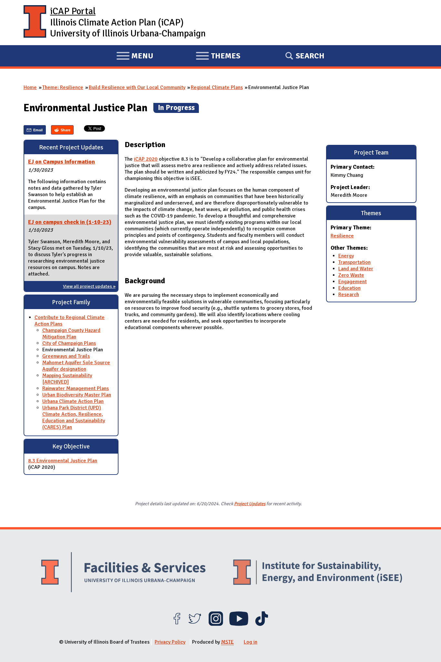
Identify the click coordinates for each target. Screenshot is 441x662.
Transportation (354, 262)
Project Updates (249, 504)
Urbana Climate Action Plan (73, 401)
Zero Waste (351, 275)
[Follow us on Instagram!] (216, 624)
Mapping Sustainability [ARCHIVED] (67, 378)
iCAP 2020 (146, 159)
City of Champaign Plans (69, 343)
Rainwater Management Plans (75, 388)
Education (349, 288)
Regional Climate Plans (217, 87)
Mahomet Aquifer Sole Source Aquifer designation (76, 365)
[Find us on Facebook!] (176, 624)
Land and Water (355, 269)
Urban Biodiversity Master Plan (76, 395)
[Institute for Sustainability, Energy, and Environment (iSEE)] (317, 573)
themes (218, 57)
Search (310, 56)
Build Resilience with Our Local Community (137, 87)
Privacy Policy (170, 642)
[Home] (35, 22)
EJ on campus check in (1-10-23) (69, 222)
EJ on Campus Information (61, 161)
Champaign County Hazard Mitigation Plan (71, 333)
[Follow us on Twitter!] (195, 624)
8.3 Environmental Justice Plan (62, 460)
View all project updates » (89, 286)
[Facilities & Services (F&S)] (123, 573)
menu (134, 57)
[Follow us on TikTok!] (261, 624)
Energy (346, 256)
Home (30, 87)
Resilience (342, 236)
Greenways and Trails (66, 356)
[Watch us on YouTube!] (238, 624)
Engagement (352, 281)
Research (348, 294)
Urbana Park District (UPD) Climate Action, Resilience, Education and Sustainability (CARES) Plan (73, 417)
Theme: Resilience (62, 87)
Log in (250, 642)
